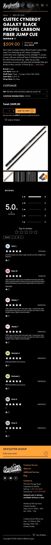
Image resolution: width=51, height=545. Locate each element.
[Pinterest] (16, 478)
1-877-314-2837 (36, 489)
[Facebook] (5, 478)
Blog (25, 475)
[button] (28, 5)
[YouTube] (10, 478)
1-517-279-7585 (39, 491)
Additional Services (31, 472)
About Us (27, 468)
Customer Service (30, 465)
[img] (13, 251)
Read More (40, 65)
